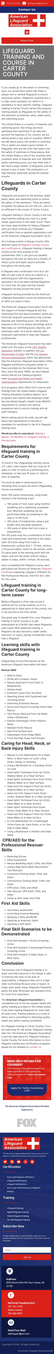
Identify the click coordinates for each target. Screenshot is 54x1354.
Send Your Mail (16, 1330)
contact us (35, 1047)
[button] (27, 32)
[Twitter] (5, 1161)
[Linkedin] (12, 1161)
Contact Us (27, 9)
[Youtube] (18, 1161)
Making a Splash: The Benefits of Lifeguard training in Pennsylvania (25, 437)
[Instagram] (25, 1161)
